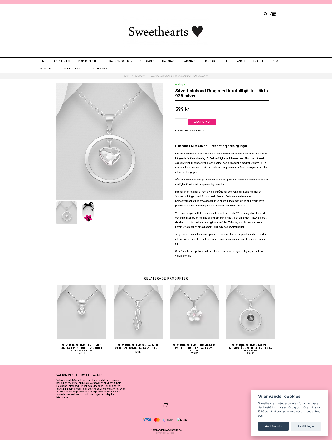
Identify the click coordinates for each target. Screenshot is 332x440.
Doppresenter (89, 61)
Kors (274, 61)
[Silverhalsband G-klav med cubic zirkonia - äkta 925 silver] (138, 312)
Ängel (241, 61)
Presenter (47, 68)
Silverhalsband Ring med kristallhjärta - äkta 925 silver (179, 76)
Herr (226, 61)
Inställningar (306, 426)
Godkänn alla (273, 426)
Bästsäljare (61, 61)
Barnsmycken (120, 61)
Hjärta (258, 61)
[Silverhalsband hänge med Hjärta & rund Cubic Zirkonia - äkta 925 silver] (81, 312)
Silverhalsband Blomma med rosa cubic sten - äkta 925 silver (194, 348)
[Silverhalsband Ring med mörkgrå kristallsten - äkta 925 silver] (250, 312)
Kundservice (74, 68)
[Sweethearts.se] (166, 31)
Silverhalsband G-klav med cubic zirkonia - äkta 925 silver (138, 347)
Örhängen (147, 61)
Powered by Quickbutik (166, 433)
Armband (191, 61)
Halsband (169, 61)
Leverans (100, 68)
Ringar (210, 61)
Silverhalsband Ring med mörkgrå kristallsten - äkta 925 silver (250, 348)
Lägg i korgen (202, 121)
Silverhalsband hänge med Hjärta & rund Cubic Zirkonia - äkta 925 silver (81, 348)
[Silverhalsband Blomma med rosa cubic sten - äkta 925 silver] (194, 312)
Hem (42, 61)
